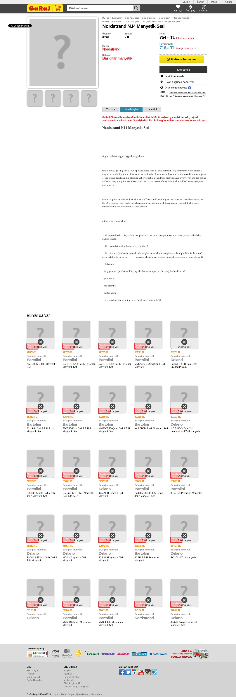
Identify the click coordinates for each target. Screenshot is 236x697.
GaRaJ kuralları (34, 680)
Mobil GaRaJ (33, 677)
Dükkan (105, 18)
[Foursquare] (154, 672)
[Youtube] (141, 672)
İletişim (67, 670)
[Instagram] (148, 672)
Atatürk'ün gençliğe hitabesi (74, 694)
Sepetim (203, 10)
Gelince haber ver (183, 59)
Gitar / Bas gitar (132, 18)
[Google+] (135, 672)
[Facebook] (122, 672)
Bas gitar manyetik (181, 18)
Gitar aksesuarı (149, 18)
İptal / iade (69, 680)
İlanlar (200, 2)
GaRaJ (186, 2)
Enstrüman (117, 18)
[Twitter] (128, 672)
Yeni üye (178, 10)
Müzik (214, 2)
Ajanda (228, 2)
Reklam (30, 673)
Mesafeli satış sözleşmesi (76, 686)
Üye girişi (190, 10)
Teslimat (68, 673)
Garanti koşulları (72, 677)
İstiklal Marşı (96, 694)
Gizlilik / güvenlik (72, 683)
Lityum (56, 694)
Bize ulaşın (32, 670)
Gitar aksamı (165, 18)
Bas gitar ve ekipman (151, 21)
